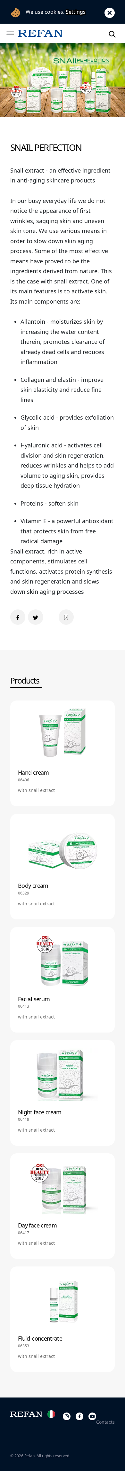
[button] (10, 33)
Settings (76, 11)
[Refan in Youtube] (92, 1415)
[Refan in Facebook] (79, 1415)
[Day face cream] (62, 1206)
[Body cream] (62, 866)
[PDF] (66, 616)
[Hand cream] (62, 753)
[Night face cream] (62, 1093)
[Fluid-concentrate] (62, 1319)
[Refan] (40, 33)
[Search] (112, 33)
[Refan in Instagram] (66, 1415)
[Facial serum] (62, 980)
